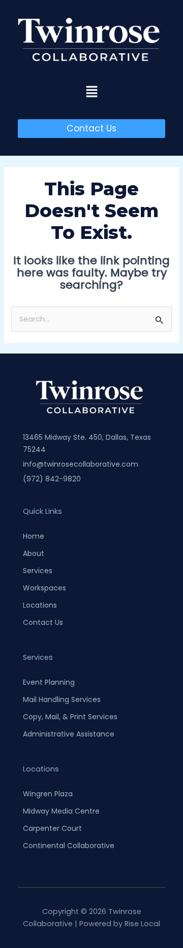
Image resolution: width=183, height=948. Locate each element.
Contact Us (43, 622)
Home (33, 536)
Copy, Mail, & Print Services (70, 717)
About (33, 553)
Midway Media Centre (61, 811)
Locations (40, 605)
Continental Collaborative (68, 845)
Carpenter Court (52, 828)
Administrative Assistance (68, 734)
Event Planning (49, 682)
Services (37, 571)
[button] (91, 92)
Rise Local (142, 924)
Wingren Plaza (48, 794)
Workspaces (44, 588)
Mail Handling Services (62, 699)
